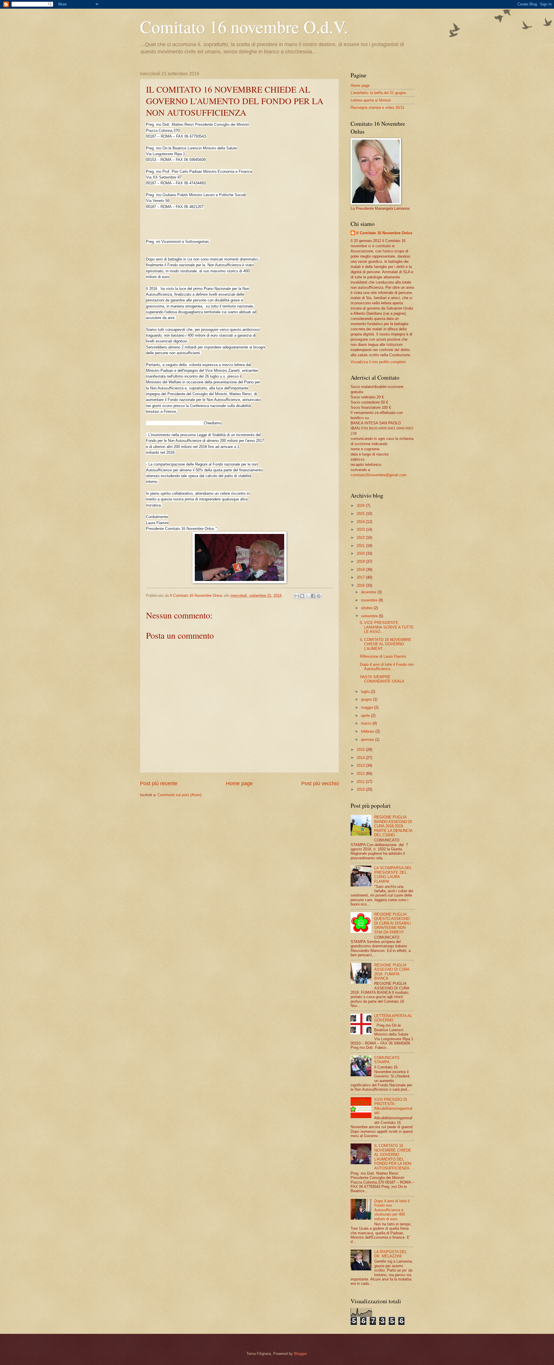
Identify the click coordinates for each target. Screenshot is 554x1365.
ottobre (367, 608)
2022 (361, 537)
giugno (367, 699)
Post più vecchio (320, 783)
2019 (361, 561)
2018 (361, 569)
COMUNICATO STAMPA (386, 1059)
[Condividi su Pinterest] (318, 596)
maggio (367, 707)
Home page (239, 783)
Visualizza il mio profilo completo (378, 362)
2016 (361, 585)
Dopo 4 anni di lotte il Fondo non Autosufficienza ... (387, 666)
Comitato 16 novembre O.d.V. (244, 26)
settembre (370, 616)
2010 (361, 789)
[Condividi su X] (307, 596)
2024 (361, 522)
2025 (361, 513)
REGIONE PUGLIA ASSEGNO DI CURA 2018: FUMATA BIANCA (391, 971)
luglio (366, 691)
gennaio (368, 739)
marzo (367, 723)
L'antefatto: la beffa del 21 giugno (378, 93)
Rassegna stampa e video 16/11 (377, 107)
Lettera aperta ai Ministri (371, 100)
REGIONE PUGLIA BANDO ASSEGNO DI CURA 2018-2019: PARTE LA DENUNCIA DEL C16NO (393, 826)
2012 (361, 773)
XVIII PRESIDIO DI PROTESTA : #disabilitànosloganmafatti (393, 1106)
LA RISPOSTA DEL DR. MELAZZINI (390, 1254)
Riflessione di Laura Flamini (383, 656)
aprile (366, 715)
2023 (361, 529)
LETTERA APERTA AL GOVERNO (393, 1018)
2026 (361, 505)
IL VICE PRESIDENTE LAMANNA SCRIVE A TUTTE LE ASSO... (387, 627)
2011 (361, 781)
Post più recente (158, 783)
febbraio (368, 731)
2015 (361, 749)
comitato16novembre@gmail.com (379, 475)
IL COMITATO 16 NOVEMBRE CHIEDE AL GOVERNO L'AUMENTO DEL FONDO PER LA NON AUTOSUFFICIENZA (392, 1156)
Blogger (300, 1353)
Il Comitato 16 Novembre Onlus (384, 233)
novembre (370, 600)
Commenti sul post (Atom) (179, 795)
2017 (361, 577)
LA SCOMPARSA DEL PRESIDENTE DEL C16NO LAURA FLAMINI (393, 874)
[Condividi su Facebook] (313, 596)
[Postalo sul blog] (302, 596)
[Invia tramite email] (297, 596)
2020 (361, 553)
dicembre (369, 592)
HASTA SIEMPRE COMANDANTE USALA (382, 679)
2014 (361, 757)
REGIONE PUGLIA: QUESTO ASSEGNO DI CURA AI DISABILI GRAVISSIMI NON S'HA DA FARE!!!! (392, 923)
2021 (361, 545)
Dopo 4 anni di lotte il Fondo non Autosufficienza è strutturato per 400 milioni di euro (391, 1210)
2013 (361, 765)
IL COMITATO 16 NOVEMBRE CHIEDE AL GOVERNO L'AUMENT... (385, 644)
